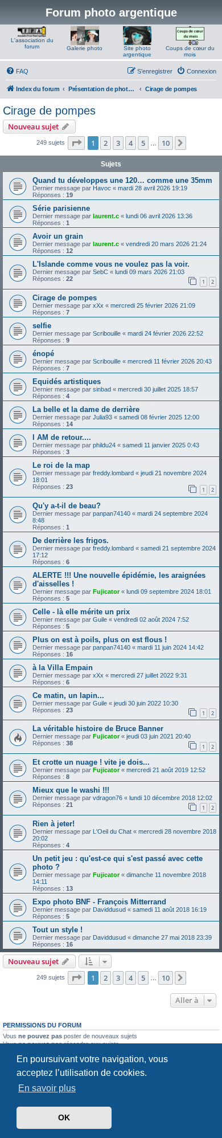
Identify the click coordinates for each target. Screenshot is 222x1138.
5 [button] (143, 143)
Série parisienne (61, 208)
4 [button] (131, 143)
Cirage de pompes (49, 110)
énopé (43, 353)
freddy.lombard (113, 473)
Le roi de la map (61, 465)
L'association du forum (32, 43)
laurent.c (106, 216)
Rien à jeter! (53, 823)
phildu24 (104, 445)
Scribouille (107, 333)
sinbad (102, 389)
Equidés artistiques (66, 381)
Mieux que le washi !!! (70, 790)
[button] (76, 143)
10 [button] (166, 143)
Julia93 (102, 417)
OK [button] (64, 1117)
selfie (41, 325)
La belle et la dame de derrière (85, 409)
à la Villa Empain (62, 667)
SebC (100, 271)
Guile (100, 619)
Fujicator (106, 591)
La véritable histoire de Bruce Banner (97, 728)
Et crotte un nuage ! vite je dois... (91, 762)
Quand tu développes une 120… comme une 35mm (122, 180)
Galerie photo (84, 48)
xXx (98, 305)
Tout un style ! (57, 929)
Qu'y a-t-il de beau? (66, 505)
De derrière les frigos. (70, 540)
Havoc (102, 188)
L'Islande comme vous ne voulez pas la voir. (111, 264)
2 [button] (106, 143)
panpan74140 (111, 513)
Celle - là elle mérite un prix (81, 611)
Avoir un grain (57, 236)
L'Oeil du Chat (112, 831)
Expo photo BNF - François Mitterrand (99, 902)
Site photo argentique (137, 51)
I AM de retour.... (61, 437)
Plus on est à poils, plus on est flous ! (99, 639)
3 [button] (118, 143)
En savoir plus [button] (47, 1088)
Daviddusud (109, 909)
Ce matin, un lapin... (68, 695)
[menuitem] (17, 71)
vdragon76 (107, 797)
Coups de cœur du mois (190, 51)
